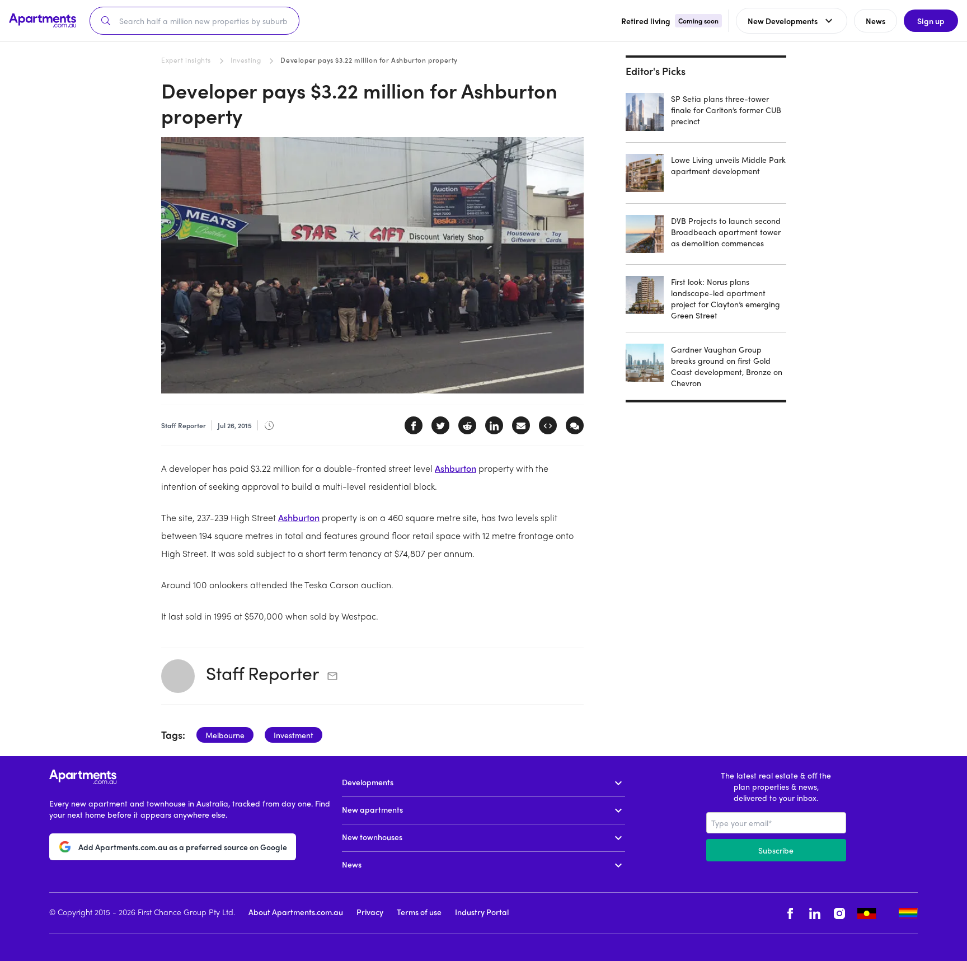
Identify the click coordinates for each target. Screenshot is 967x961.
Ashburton (455, 468)
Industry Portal (482, 911)
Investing (246, 60)
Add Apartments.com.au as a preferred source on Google (182, 846)
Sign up (931, 20)
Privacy (369, 911)
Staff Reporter (262, 673)
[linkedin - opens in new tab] (815, 913)
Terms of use (419, 911)
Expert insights (186, 60)
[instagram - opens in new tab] (839, 913)
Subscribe (776, 850)
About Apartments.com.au (295, 911)
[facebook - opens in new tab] (790, 913)
